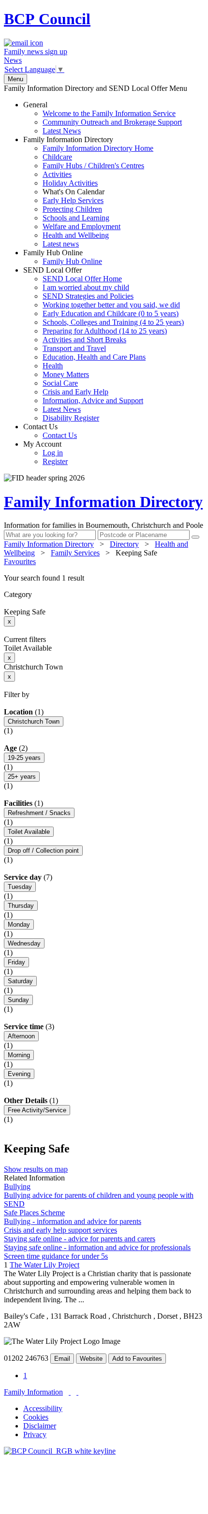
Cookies (35, 1417)
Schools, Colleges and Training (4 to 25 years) (113, 322)
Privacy (34, 1434)
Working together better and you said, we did (111, 305)
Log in (53, 453)
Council (47, 19)
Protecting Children (72, 209)
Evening (19, 1073)
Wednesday (24, 943)
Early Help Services (73, 200)
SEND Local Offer (103, 344)
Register (55, 461)
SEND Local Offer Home (82, 279)
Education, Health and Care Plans (94, 357)
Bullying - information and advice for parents (72, 1221)
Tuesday (20, 886)
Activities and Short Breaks (84, 339)
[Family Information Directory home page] (60, 1451)
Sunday (18, 1000)
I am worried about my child (86, 287)
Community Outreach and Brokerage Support (112, 122)
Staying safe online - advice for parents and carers (79, 1239)
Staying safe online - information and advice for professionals (97, 1247)
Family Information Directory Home (98, 148)
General (102, 118)
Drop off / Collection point (43, 850)
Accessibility (42, 1408)
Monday (19, 924)
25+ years (22, 776)
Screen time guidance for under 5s (56, 1256)
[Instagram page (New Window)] (77, 1392)
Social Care (60, 383)
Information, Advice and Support (93, 400)
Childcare (57, 157)
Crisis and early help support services (60, 1230)
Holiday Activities (70, 183)
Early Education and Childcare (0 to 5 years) (110, 313)
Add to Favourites (137, 1358)
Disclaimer (39, 1426)
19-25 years (24, 757)
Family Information (33, 1392)
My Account (45, 453)
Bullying (17, 1186)
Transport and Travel (74, 348)
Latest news (61, 244)
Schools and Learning (76, 218)
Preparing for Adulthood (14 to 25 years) (105, 331)
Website (91, 1358)
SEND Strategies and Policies (88, 296)
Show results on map (36, 1169)
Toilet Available (29, 831)
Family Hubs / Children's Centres (93, 165)
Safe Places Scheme (34, 1212)
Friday (16, 962)
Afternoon (21, 1036)
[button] (104, 578)
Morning (19, 1055)
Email (62, 1358)
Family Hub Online (62, 256)
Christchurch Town (33, 721)
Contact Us (50, 430)
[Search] (195, 537)
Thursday (21, 905)
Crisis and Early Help (75, 392)
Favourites (20, 561)
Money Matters (66, 374)
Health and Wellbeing (76, 235)
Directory (124, 544)
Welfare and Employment (81, 226)
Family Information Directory (88, 191)
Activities (57, 174)
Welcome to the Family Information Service (109, 113)
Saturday (20, 981)
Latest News (62, 131)
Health (53, 366)
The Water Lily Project (44, 1265)
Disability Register (71, 418)
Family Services (75, 553)
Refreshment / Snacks (39, 812)
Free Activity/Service (37, 1110)
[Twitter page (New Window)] (70, 1392)
